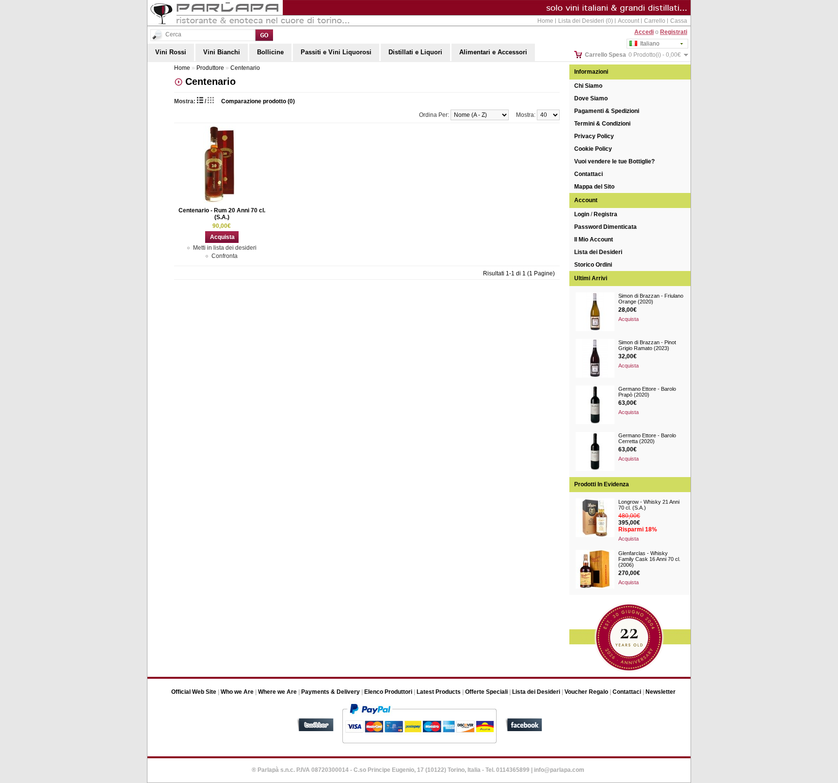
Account (628, 20)
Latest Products (439, 691)
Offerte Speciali (486, 691)
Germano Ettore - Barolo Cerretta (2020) (647, 438)
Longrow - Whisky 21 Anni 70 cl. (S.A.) (648, 505)
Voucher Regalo (586, 691)
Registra (605, 214)
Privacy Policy (594, 136)
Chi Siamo (588, 85)
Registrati (673, 32)
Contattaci (588, 174)
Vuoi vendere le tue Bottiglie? (614, 161)
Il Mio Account (593, 239)
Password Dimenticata (605, 227)
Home (545, 20)
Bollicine (270, 52)
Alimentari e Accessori (493, 52)
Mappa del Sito (594, 186)
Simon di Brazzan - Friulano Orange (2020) (650, 298)
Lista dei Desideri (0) (585, 20)
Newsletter (660, 691)
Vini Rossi (170, 52)
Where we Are (277, 691)
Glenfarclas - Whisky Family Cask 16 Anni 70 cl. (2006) (649, 559)
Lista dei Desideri (598, 252)
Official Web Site (193, 691)
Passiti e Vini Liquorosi (336, 52)
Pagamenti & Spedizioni (606, 111)
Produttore (210, 67)
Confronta (224, 256)
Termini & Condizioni (602, 123)
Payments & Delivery (330, 691)
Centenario (245, 67)
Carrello (654, 20)
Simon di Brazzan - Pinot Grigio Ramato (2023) (647, 345)
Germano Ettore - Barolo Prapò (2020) (647, 392)
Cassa (678, 20)
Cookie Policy (593, 148)
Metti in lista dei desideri (225, 247)
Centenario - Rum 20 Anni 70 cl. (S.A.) (221, 214)
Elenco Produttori (388, 691)
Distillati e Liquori (415, 52)
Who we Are (237, 691)
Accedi (644, 32)
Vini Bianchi (221, 52)
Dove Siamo (591, 98)
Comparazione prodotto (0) (258, 101)
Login (581, 214)
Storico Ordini (593, 264)
